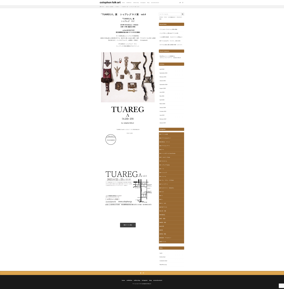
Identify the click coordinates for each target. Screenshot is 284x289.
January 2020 (163, 107)
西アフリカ (163, 241)
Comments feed (163, 260)
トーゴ (162, 168)
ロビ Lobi (163, 203)
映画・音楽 (163, 222)
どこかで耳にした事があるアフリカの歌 (169, 33)
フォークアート (164, 184)
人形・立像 (163, 210)
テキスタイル (164, 161)
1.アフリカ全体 (164, 134)
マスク (162, 191)
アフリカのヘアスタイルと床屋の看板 (168, 29)
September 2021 (163, 73)
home (123, 2)
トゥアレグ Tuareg (165, 164)
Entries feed (162, 257)
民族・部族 (163, 234)
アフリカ (161, 17)
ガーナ (162, 149)
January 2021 (163, 80)
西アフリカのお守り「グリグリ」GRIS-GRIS (170, 40)
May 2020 (162, 96)
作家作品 (163, 214)
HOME (102, 6)
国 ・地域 (163, 218)
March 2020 (162, 103)
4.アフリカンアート (165, 145)
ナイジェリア (164, 172)
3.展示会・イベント (165, 141)
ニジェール (163, 176)
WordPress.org (163, 264)
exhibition (128, 2)
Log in (161, 253)
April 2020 (162, 99)
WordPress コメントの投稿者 (166, 56)
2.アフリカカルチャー (166, 138)
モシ (162, 199)
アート (165, 17)
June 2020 (162, 92)
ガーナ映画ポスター (171, 17)
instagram (142, 2)
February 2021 (163, 76)
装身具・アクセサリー (166, 237)
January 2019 (163, 122)
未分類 (162, 226)
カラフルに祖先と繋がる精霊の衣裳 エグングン (171, 44)
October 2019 (163, 111)
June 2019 (162, 115)
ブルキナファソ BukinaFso (167, 187)
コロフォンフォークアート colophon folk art (170, 57)
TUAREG (117, 6)
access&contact (155, 2)
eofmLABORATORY (129, 30)
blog (148, 2)
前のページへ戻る (128, 225)
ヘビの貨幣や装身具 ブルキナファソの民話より (171, 37)
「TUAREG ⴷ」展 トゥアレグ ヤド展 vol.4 (130, 6)
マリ (162, 195)
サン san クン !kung (165, 157)
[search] (182, 14)
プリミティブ (179, 17)
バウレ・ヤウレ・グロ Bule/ (167, 180)
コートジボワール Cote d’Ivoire (168, 153)
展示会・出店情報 (109, 6)
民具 (162, 230)
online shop (136, 2)
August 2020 (163, 88)
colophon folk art (146, 283)
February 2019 (163, 119)
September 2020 (163, 84)
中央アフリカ (164, 207)
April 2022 (162, 69)
